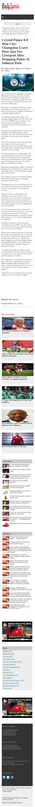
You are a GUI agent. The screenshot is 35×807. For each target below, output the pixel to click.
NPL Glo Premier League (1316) (13, 680)
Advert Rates (12, 789)
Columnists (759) (8, 659)
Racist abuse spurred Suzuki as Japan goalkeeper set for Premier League (21, 508)
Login (4, 791)
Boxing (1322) (7, 656)
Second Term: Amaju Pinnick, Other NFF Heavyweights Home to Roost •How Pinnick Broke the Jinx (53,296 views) (17, 549)
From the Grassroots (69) (11, 667)
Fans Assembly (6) (9, 664)
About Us (28, 788)
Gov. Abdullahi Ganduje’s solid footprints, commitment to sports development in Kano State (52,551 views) (17, 575)
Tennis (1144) (7, 688)
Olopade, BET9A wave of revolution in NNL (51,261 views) (20, 588)
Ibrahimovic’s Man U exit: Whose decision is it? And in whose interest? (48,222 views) (21, 600)
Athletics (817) (8, 651)
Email (11, 799)
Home (12, 28)
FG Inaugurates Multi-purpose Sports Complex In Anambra (20, 465)
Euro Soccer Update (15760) (12, 662)
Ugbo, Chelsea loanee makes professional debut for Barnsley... (17, 355)
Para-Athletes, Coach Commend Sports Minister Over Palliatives (17, 424)
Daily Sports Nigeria (14, 798)
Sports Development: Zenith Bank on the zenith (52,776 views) (19, 562)
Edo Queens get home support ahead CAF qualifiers (20, 486)
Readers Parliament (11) (11, 686)
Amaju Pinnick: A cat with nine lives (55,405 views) (20, 542)
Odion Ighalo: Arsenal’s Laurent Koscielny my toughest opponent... (15, 378)
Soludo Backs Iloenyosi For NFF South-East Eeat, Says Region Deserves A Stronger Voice (20, 476)
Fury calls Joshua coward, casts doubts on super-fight (20, 513)
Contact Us (5, 789)
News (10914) (7, 678)
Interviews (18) (8, 672)
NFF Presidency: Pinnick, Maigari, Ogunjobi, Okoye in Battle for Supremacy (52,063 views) (16, 583)
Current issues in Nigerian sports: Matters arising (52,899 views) (20, 556)
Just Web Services (16, 802)
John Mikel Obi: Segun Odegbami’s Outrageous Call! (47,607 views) (19, 606)
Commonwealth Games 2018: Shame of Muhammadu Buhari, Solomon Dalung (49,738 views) (20, 594)
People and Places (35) (11, 683)
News (18, 28)
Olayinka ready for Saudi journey (21, 523)
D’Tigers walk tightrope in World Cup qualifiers (16, 401)
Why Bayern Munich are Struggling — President (17, 332)
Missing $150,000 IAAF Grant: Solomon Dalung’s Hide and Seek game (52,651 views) (20, 568)
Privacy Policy (11, 788)
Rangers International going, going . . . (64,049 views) (19, 537)
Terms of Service (20, 788)
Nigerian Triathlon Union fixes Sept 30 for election (20, 491)
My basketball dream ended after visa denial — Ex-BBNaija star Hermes (20, 519)
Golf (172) (6, 670)
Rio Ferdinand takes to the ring (14, 446)
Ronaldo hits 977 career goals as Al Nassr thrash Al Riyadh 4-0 (21, 502)
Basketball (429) (8, 654)
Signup (9, 791)
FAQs (4, 788)
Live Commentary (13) (10, 675)
